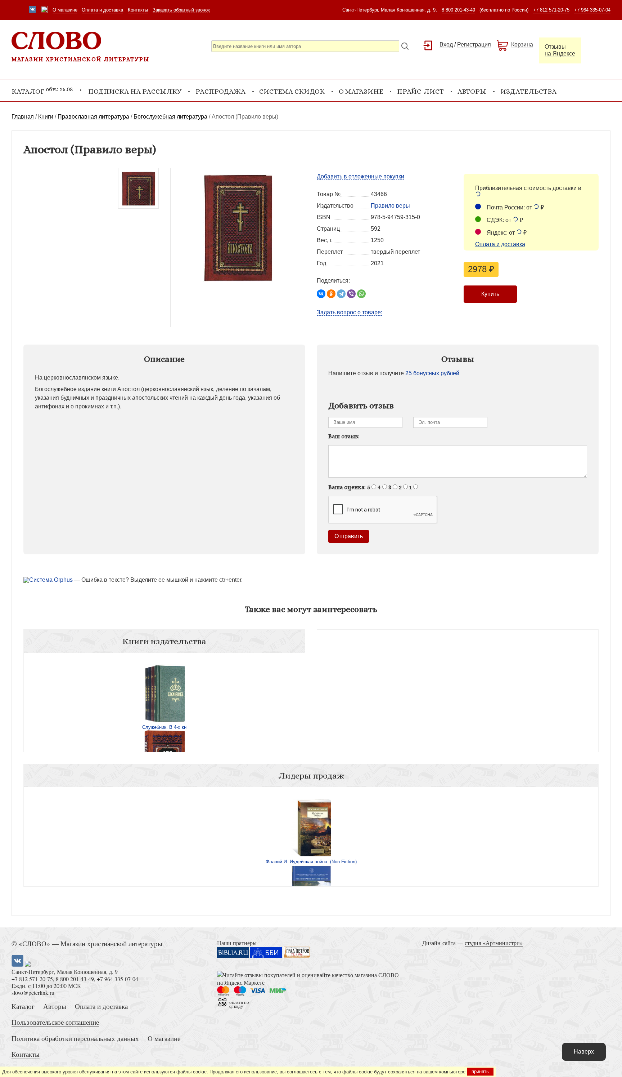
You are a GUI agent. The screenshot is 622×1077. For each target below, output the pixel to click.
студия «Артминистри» (494, 943)
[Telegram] (341, 293)
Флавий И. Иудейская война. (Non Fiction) (311, 861)
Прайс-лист (420, 91)
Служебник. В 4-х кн (164, 727)
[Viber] (351, 293)
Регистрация (474, 44)
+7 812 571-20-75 (551, 10)
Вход (446, 44)
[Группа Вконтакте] (32, 10)
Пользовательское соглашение (55, 1022)
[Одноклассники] (331, 293)
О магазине (65, 10)
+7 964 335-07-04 (592, 10)
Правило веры (390, 206)
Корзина (522, 44)
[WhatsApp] (361, 293)
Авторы (472, 91)
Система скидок (292, 91)
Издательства (528, 91)
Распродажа (220, 91)
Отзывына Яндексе (560, 50)
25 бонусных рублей (432, 373)
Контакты (138, 10)
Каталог (23, 1006)
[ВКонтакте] (321, 293)
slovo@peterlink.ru (33, 992)
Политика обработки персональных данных (75, 1038)
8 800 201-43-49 (458, 10)
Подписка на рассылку (134, 91)
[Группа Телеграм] (44, 10)
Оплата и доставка (102, 10)
